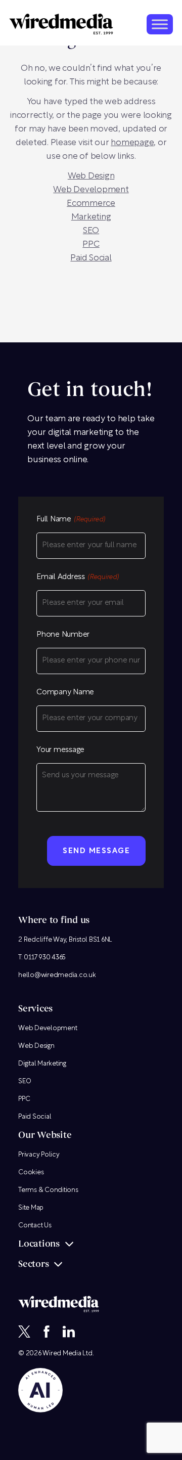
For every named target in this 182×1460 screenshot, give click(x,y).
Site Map (30, 1208)
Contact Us (35, 1225)
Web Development (90, 190)
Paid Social (90, 258)
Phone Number (62, 635)
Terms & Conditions (48, 1190)
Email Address (77, 577)
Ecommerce (91, 203)
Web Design (36, 1046)
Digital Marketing (42, 1063)
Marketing (91, 217)
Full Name (70, 519)
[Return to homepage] (61, 24)
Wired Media (61, 1353)
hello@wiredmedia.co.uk (57, 975)
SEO (91, 231)
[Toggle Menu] (160, 24)
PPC (90, 244)
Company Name (65, 692)
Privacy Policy (39, 1155)
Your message (60, 750)
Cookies (30, 1172)
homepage (132, 143)
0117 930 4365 (45, 957)
